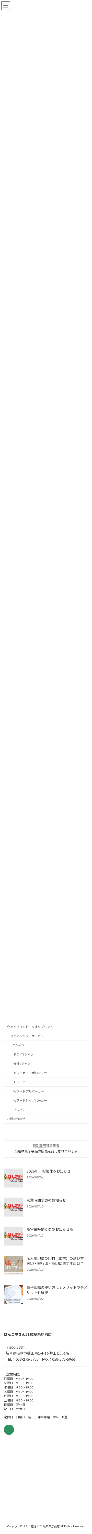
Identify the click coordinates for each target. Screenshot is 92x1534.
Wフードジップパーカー (30, 1100)
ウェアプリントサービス (27, 1036)
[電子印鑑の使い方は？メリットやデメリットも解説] (13, 1295)
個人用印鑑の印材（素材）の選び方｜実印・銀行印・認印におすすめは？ (57, 1261)
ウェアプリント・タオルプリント (30, 1027)
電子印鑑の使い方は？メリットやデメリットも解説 (57, 1290)
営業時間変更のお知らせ (46, 1200)
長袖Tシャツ (21, 1064)
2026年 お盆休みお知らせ (49, 1171)
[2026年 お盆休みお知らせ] (13, 1178)
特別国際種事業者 (46, 1145)
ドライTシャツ (23, 1055)
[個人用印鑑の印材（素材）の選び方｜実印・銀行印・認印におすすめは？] (13, 1266)
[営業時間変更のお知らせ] (13, 1207)
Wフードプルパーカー (28, 1091)
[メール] (9, 1430)
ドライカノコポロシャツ (30, 1073)
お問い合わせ (16, 1119)
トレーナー (21, 1082)
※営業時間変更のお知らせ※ (50, 1229)
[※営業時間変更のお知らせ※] (13, 1236)
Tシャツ (18, 1045)
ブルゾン (19, 1110)
